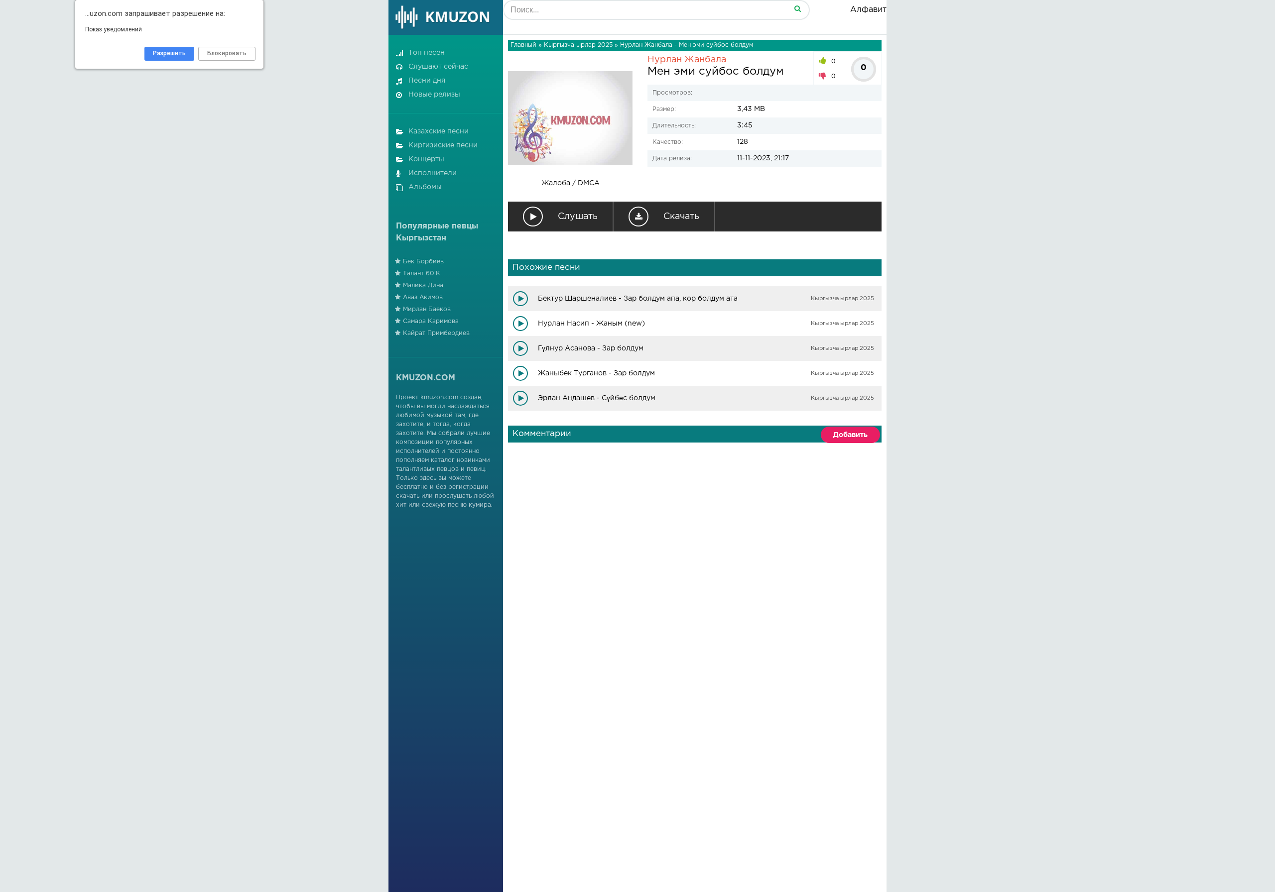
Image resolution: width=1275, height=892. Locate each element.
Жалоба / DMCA (570, 183)
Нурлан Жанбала (686, 60)
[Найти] (797, 8)
